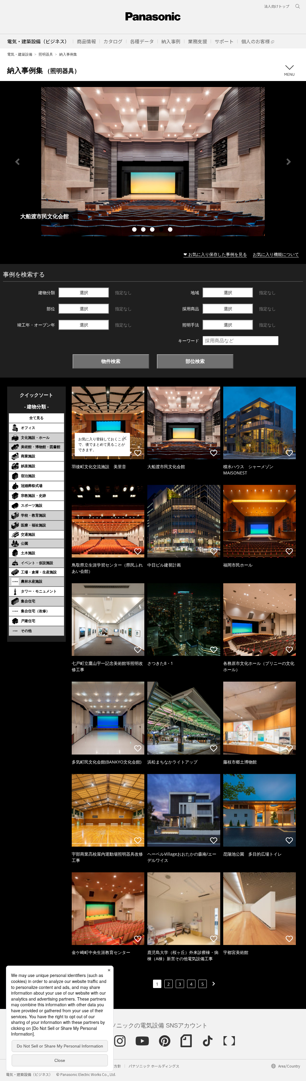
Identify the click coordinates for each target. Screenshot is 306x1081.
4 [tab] (162, 230)
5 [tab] (171, 230)
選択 (84, 292)
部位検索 (195, 361)
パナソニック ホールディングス (153, 1065)
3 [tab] (153, 230)
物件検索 (110, 361)
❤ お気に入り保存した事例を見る (215, 254)
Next (289, 162)
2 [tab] (144, 230)
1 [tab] (135, 230)
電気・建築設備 (19, 54)
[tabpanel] (153, 161)
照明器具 (46, 54)
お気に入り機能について (276, 254)
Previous (17, 162)
